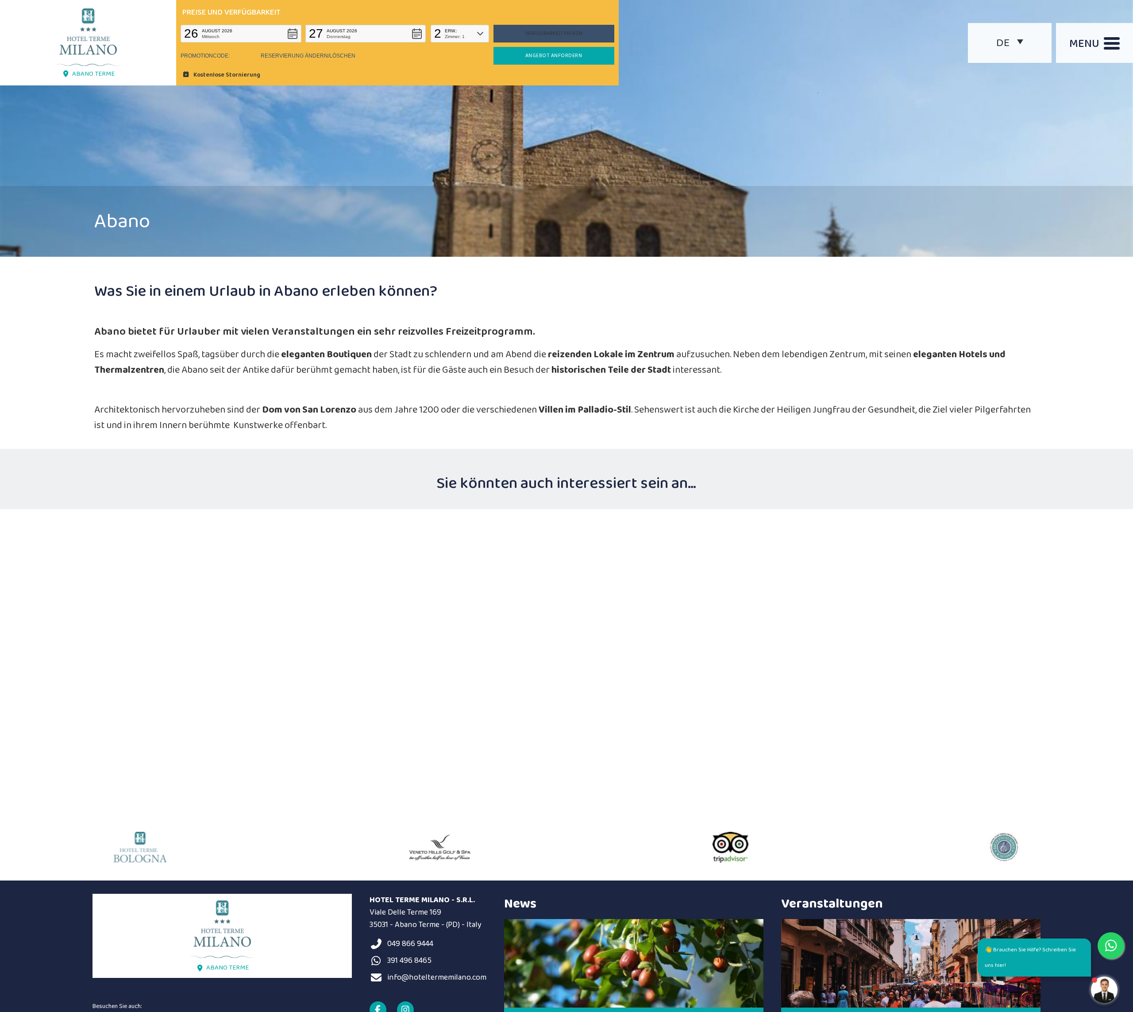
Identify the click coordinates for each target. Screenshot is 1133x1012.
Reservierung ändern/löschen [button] (308, 56)
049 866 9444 (410, 944)
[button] (241, 33)
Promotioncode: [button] (205, 56)
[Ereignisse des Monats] (911, 963)
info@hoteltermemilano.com (436, 977)
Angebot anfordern (553, 55)
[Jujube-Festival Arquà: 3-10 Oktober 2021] (633, 963)
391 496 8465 (409, 960)
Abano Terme (93, 73)
